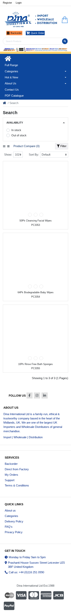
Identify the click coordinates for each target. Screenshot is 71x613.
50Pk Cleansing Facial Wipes (36, 220)
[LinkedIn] (44, 395)
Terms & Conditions (17, 485)
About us (10, 510)
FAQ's (8, 526)
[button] (35, 71)
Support (9, 480)
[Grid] (4, 146)
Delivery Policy (14, 521)
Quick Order (37, 33)
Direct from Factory (17, 469)
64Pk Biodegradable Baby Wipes (36, 292)
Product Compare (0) (26, 146)
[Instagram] (37, 395)
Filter (63, 146)
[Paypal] (9, 606)
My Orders (11, 474)
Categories (11, 516)
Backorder (16, 33)
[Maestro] (9, 595)
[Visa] (21, 595)
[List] (8, 146)
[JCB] (58, 595)
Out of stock (19, 135)
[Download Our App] (35, 49)
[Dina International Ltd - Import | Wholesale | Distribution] (31, 19)
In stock (16, 130)
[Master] (33, 595)
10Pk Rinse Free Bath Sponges (35, 364)
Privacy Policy (14, 532)
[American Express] (46, 595)
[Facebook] (30, 395)
